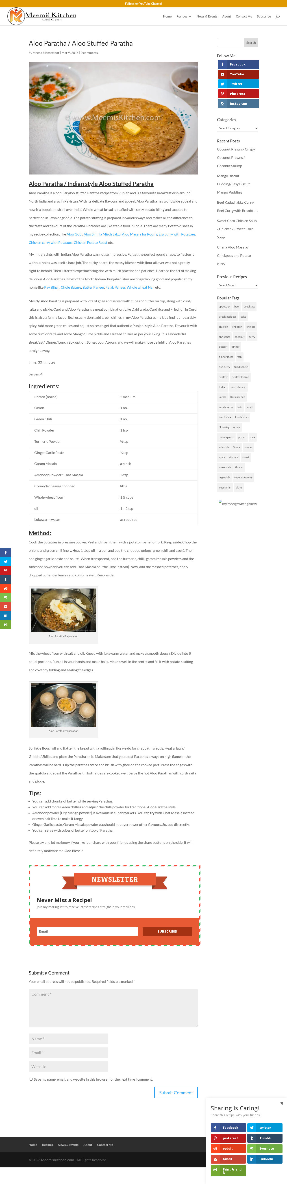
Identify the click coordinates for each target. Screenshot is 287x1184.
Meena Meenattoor (46, 53)
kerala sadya (226, 407)
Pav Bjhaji (51, 287)
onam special (226, 437)
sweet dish (225, 467)
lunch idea (225, 417)
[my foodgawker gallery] (238, 504)
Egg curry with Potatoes (177, 234)
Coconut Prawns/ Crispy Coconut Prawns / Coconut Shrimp (236, 157)
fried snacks (241, 367)
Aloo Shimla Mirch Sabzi (102, 234)
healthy (223, 377)
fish (239, 356)
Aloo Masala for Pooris (139, 234)
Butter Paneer (93, 287)
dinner (235, 346)
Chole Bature (71, 287)
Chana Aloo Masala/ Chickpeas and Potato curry (234, 255)
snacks (248, 447)
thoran (239, 467)
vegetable (224, 477)
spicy (222, 457)
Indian (222, 387)
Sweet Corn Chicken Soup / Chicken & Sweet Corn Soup (237, 228)
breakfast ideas (227, 316)
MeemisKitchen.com (57, 1160)
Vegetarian (225, 487)
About (226, 16)
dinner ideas (226, 356)
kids (239, 407)
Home (167, 16)
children (237, 326)
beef (236, 306)
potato (242, 437)
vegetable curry (243, 477)
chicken (223, 326)
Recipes (181, 16)
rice (252, 437)
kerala (222, 397)
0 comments (89, 53)
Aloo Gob (74, 234)
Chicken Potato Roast (90, 242)
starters (233, 457)
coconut (239, 336)
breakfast (249, 306)
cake (243, 316)
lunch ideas (241, 417)
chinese (250, 326)
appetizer (224, 306)
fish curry (224, 367)
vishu (239, 487)
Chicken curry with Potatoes (50, 242)
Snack (236, 447)
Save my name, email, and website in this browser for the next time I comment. (93, 1079)
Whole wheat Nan (140, 287)
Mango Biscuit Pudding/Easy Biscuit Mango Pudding (233, 184)
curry (252, 336)
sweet (245, 457)
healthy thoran (240, 377)
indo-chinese (238, 387)
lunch (249, 407)
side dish (224, 447)
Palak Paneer (115, 287)
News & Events (207, 16)
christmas (224, 336)
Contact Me (244, 16)
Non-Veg (224, 427)
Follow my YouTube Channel (143, 3)
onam (236, 427)
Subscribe (264, 16)
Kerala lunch (237, 397)
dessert (223, 346)
